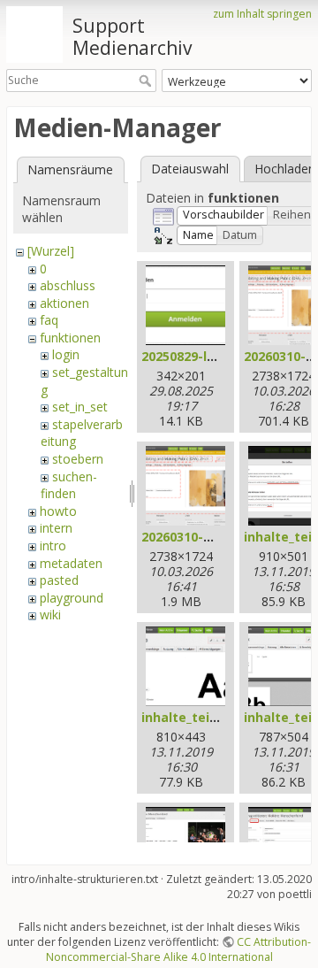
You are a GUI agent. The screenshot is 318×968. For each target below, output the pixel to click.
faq (49, 319)
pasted (59, 580)
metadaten (71, 563)
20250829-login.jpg (200, 356)
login (66, 354)
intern (56, 527)
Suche (147, 80)
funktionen (70, 337)
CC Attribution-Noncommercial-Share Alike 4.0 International (179, 949)
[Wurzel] (50, 250)
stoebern (77, 458)
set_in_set (80, 406)
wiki (50, 614)
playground (71, 597)
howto (58, 511)
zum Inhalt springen (262, 13)
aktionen (64, 303)
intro (53, 545)
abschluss (67, 285)
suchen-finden (69, 485)
